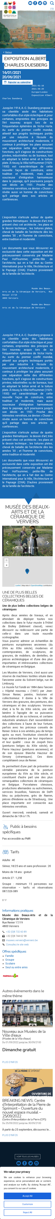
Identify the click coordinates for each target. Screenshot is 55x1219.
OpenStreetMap (37, 585)
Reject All (27, 1212)
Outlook (6, 323)
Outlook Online (10, 326)
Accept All (27, 1196)
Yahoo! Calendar (10, 329)
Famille (9, 955)
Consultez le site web (17, 944)
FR (52, 9)
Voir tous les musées (27, 1156)
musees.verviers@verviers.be (22, 940)
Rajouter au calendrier (17, 82)
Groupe (9, 959)
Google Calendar (11, 320)
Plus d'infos (10, 1062)
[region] (27, 1193)
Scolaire (10, 963)
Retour (7, 52)
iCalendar (7, 317)
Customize (27, 1204)
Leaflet (17, 585)
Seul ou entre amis (16, 967)
